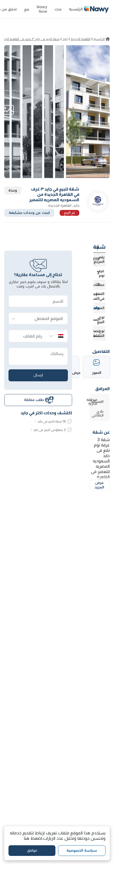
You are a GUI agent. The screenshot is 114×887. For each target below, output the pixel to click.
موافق (32, 850)
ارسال (38, 375)
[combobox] (43, 319)
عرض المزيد (99, 485)
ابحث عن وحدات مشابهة (29, 212)
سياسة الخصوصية (82, 850)
